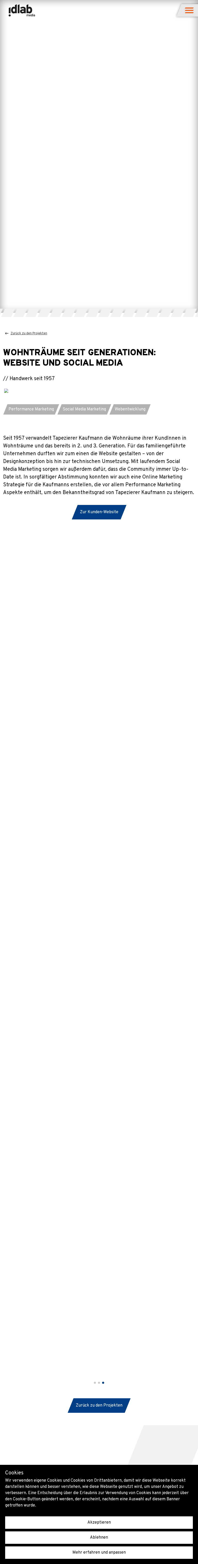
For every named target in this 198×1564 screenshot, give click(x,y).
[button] (190, 10)
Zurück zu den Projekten (29, 333)
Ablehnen (99, 1537)
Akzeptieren (99, 1522)
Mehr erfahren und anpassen (99, 1552)
